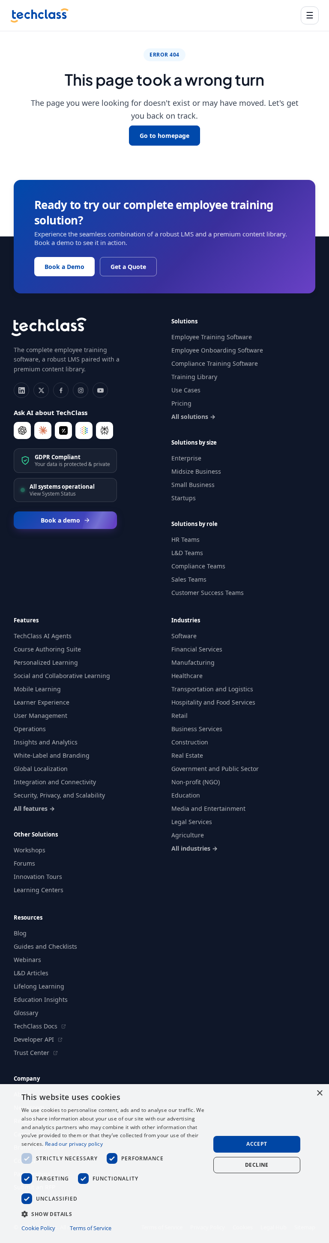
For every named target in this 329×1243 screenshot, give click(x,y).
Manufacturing (193, 662)
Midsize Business (196, 471)
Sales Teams (188, 579)
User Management (40, 715)
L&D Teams (187, 553)
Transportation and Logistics (212, 689)
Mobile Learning (37, 689)
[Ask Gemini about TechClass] (84, 430)
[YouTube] (100, 390)
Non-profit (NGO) (195, 782)
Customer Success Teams (207, 593)
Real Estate (187, 755)
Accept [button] (256, 1143)
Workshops (29, 850)
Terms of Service (90, 1228)
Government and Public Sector (215, 769)
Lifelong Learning (39, 986)
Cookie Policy (38, 1228)
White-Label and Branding (52, 755)
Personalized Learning (46, 662)
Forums (24, 863)
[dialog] (164, 1163)
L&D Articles (31, 973)
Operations (30, 729)
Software (184, 636)
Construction (189, 742)
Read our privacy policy (74, 1143)
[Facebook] (61, 390)
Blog (20, 933)
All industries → (194, 848)
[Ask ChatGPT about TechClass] (22, 430)
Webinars (27, 960)
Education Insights (41, 999)
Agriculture (187, 835)
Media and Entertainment (208, 808)
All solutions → (193, 416)
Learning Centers (38, 890)
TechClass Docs (36, 1026)
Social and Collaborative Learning (62, 676)
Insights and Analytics (46, 742)
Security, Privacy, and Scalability (59, 795)
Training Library (194, 377)
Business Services (196, 729)
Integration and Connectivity (55, 782)
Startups (183, 498)
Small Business (193, 485)
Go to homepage (164, 135)
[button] (113, 1214)
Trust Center (32, 1053)
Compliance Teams (198, 566)
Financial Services (196, 649)
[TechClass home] (39, 15)
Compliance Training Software (214, 363)
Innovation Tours (38, 876)
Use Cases (185, 390)
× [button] (319, 1093)
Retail (179, 715)
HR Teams (185, 539)
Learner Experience (41, 702)
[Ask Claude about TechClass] (42, 430)
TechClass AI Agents (43, 636)
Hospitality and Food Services (213, 702)
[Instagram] (80, 390)
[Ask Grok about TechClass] (63, 430)
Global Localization (41, 769)
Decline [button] (257, 1164)
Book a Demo (64, 267)
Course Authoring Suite (47, 649)
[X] (41, 390)
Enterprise (186, 458)
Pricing (181, 403)
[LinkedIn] (21, 390)
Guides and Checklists (45, 946)
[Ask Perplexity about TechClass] (104, 430)
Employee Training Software (211, 337)
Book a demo (60, 520)
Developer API (35, 1039)
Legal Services (191, 822)
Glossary (26, 1013)
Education (185, 795)
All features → (34, 808)
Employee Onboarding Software (217, 350)
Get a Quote (128, 267)
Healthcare (187, 676)
